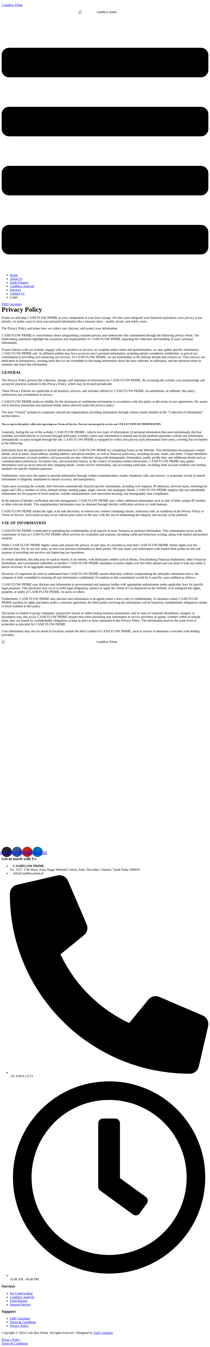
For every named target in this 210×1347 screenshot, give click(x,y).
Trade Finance (19, 282)
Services (15, 290)
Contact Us (17, 293)
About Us (16, 278)
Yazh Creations (103, 1332)
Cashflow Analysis (22, 286)
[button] (105, 151)
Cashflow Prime (12, 5)
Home (14, 275)
